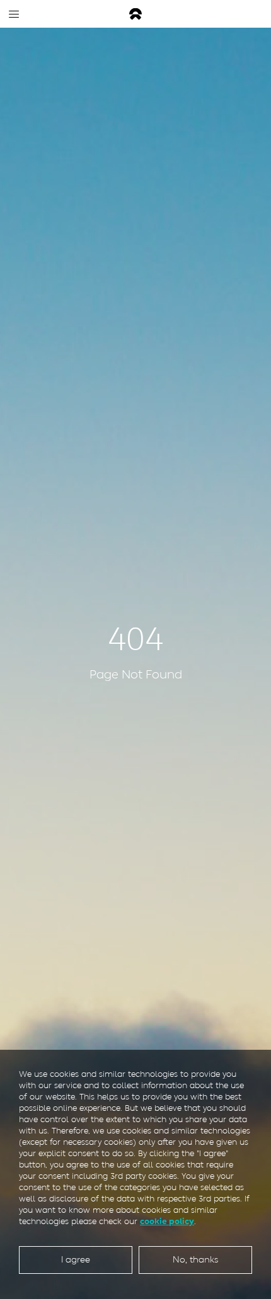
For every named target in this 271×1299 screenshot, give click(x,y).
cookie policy (167, 1221)
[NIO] (135, 14)
